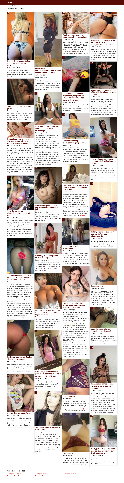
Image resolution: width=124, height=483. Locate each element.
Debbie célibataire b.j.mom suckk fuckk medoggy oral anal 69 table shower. (74, 305)
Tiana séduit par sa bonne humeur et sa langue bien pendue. (102, 386)
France (17, 6)
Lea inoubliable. (69, 396)
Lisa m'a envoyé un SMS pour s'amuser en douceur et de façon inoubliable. (47, 312)
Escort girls (10, 6)
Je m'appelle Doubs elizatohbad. (71, 248)
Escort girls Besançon (69, 474)
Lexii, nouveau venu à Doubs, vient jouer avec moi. (19, 358)
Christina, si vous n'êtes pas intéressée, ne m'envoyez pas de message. (47, 128)
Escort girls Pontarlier (13, 476)
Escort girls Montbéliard (42, 474)
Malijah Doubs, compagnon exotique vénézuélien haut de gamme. (103, 161)
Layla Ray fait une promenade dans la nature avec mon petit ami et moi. (75, 187)
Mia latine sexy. (69, 453)
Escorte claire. (97, 286)
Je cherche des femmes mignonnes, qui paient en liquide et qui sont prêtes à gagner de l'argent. (74, 97)
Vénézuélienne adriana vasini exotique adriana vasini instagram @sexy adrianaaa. (103, 42)
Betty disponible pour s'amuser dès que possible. (74, 142)
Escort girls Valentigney (14, 474)
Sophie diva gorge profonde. (19, 413)
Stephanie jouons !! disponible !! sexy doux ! (47, 428)
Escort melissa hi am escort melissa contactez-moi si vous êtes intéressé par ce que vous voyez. (48, 71)
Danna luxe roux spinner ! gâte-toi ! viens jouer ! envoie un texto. (103, 92)
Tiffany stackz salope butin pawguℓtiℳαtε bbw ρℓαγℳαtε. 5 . (102, 234)
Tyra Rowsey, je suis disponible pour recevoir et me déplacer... (20, 213)
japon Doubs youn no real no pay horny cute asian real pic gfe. (47, 207)
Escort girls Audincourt (42, 476)
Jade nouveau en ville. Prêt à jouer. (19, 108)
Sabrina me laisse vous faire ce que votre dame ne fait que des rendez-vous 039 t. (20, 277)
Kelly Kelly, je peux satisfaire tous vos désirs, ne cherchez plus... (19, 63)
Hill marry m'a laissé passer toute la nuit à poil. (46, 257)
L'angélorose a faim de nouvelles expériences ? (101, 330)
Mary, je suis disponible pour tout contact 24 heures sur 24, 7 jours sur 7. (103, 451)
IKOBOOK (9, 2)
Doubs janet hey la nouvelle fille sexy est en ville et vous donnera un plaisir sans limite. (19, 141)
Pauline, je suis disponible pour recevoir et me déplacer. (75, 36)
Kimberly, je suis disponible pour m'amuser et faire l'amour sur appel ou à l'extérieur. (48, 374)
